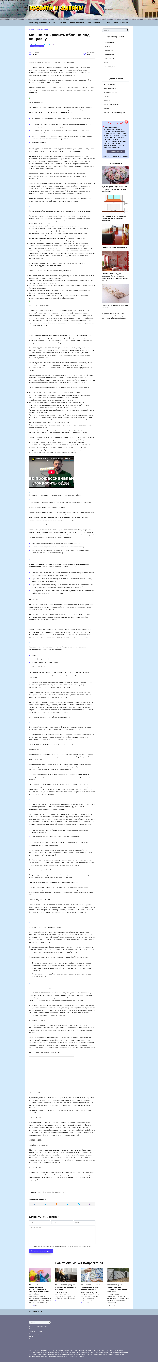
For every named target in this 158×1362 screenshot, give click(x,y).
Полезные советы (120, 23)
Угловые (107, 100)
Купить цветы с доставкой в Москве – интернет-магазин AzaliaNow (114, 189)
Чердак (106, 63)
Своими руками (110, 67)
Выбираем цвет (59, 23)
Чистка (106, 109)
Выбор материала (110, 92)
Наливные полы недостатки (114, 247)
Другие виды (109, 71)
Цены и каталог (93, 23)
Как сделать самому (111, 105)
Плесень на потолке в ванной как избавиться (115, 307)
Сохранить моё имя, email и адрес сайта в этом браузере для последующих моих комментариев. (61, 1246)
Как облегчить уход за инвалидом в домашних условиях (65, 1287)
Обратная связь (35, 1311)
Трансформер (109, 42)
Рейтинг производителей (39, 23)
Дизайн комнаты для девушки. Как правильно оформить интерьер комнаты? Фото (115, 277)
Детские (107, 46)
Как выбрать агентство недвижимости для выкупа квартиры (91, 1287)
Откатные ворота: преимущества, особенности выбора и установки (117, 1288)
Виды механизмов (110, 88)
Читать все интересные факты (115, 156)
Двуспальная (108, 51)
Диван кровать (109, 59)
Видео (107, 23)
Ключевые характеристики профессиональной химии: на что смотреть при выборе (39, 1289)
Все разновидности (111, 84)
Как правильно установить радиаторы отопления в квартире (114, 218)
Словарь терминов (76, 23)
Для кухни (107, 96)
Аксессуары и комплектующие (115, 113)
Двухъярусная (109, 55)
